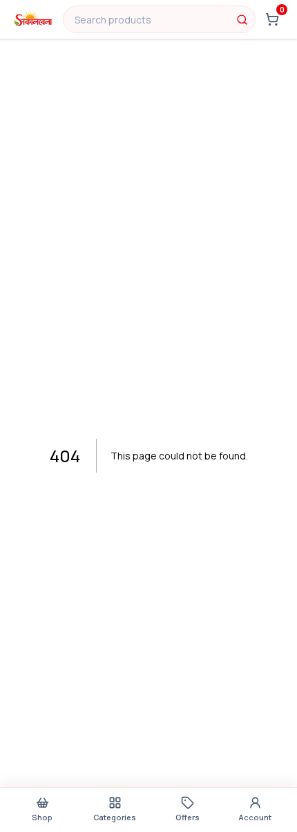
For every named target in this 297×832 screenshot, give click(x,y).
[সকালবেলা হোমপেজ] (33, 19)
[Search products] (242, 19)
